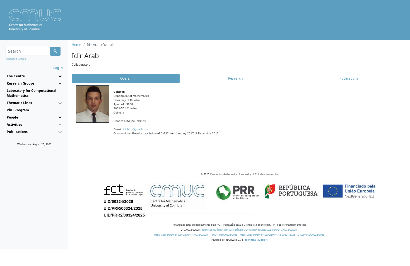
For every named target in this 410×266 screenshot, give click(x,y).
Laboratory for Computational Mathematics (31, 93)
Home (76, 44)
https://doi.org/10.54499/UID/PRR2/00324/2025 (267, 234)
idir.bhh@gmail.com (135, 129)
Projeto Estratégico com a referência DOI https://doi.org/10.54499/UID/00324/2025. (249, 229)
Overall (125, 78)
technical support (256, 239)
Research (235, 78)
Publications (348, 78)
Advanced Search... (17, 59)
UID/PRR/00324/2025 (224, 234)
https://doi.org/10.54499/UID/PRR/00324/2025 (181, 234)
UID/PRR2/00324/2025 (311, 234)
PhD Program (18, 110)
